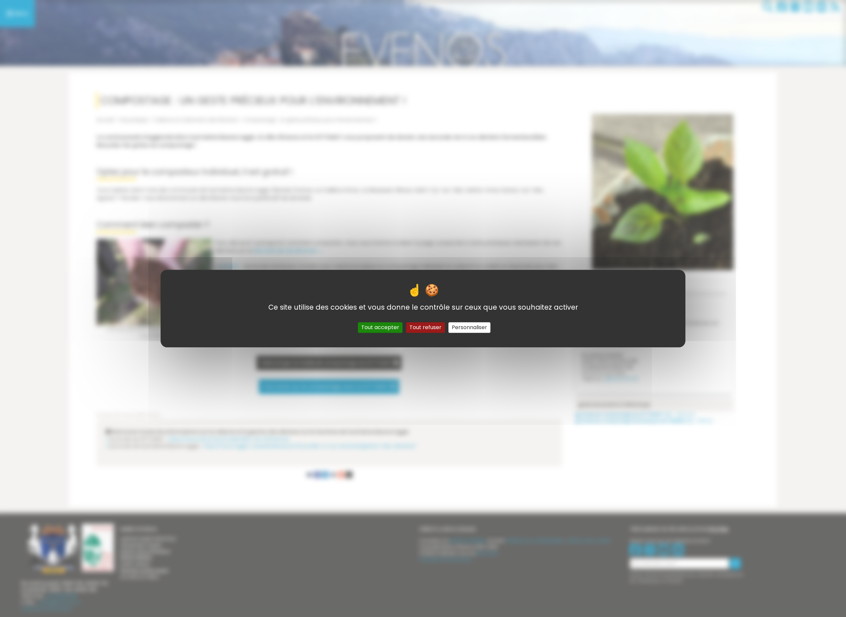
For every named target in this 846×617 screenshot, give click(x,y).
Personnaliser (469, 327)
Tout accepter (380, 327)
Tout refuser (425, 327)
